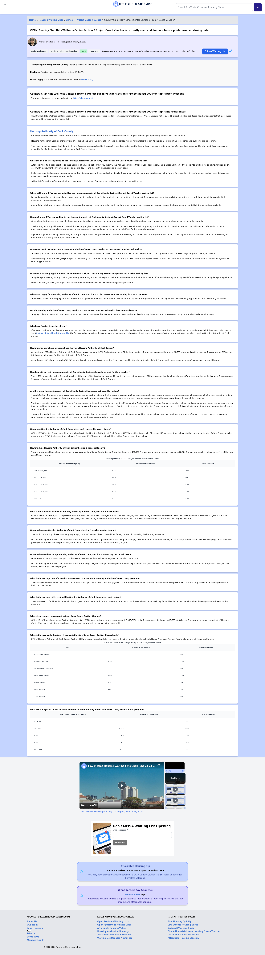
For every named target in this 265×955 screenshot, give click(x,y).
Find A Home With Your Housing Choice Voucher (194, 931)
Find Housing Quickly (179, 921)
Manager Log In (35, 939)
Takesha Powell (132, 894)
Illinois (69, 19)
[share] (158, 764)
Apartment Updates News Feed (114, 934)
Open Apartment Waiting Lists (114, 924)
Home (32, 19)
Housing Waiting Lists (51, 19)
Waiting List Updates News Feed (114, 937)
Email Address (120, 830)
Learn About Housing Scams (183, 934)
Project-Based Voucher (88, 19)
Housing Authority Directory (113, 931)
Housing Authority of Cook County (51, 131)
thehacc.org (87, 79)
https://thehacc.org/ (83, 98)
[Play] (166, 771)
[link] (84, 766)
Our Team (32, 924)
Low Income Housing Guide (183, 924)
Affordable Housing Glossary (183, 937)
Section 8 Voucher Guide (181, 927)
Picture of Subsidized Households (52, 333)
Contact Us (33, 936)
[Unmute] (170, 771)
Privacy (31, 933)
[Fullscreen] (183, 771)
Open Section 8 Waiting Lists (113, 921)
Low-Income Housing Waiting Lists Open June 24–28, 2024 (121, 766)
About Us (32, 921)
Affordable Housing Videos (111, 927)
